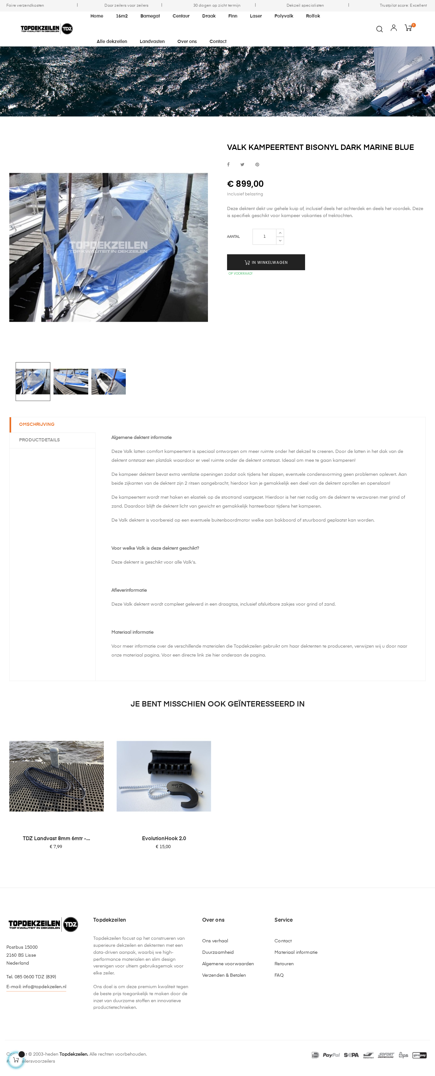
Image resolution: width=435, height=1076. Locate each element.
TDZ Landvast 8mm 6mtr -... (56, 838)
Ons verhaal (215, 941)
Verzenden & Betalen (224, 975)
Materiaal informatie (296, 952)
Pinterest (257, 165)
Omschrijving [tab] (36, 424)
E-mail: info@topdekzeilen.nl (36, 987)
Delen (228, 165)
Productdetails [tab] (39, 440)
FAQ (279, 975)
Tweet (242, 165)
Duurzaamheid (218, 952)
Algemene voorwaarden (228, 964)
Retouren (284, 964)
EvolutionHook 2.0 (164, 838)
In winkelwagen (269, 262)
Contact (283, 941)
